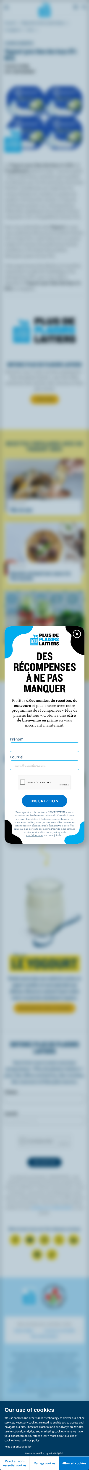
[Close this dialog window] (77, 634)
